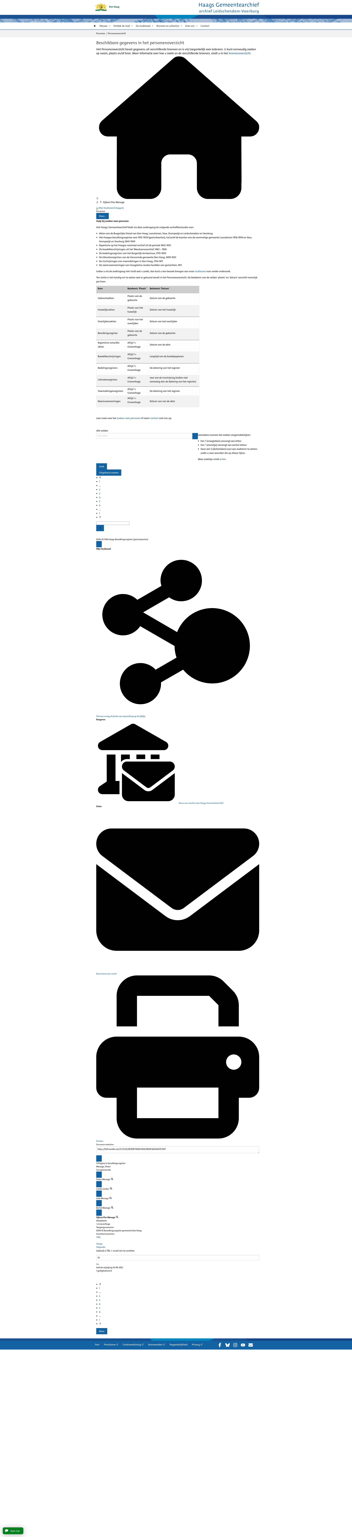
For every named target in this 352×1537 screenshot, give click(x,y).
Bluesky (227, 1345)
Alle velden (102, 430)
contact (154, 418)
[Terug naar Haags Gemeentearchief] (107, 7)
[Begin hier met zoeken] (179, 198)
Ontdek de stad (121, 26)
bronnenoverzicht (240, 53)
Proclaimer (110, 1344)
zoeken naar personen (128, 418)
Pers (97, 1344)
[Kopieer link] (99, 1158)
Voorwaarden (155, 1344)
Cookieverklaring (132, 1344)
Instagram (235, 1345)
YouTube (243, 1345)
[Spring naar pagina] (100, 528)
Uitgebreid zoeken (109, 472)
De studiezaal (143, 26)
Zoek (101, 466)
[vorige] (100, 477)
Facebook (220, 1345)
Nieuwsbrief (250, 1345)
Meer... (102, 216)
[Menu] (99, 544)
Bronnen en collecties (167, 26)
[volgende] (100, 517)
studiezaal (200, 271)
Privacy (196, 1344)
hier (224, 459)
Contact (205, 26)
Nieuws (104, 26)
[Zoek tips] (195, 436)
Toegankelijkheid (178, 1344)
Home (95, 25)
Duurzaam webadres (105, 1144)
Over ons (190, 26)
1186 (98, 1237)
